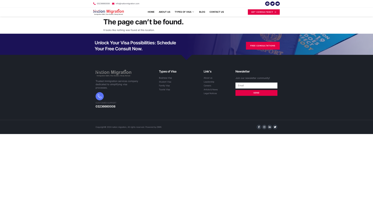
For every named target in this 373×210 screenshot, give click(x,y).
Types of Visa (183, 11)
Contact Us (217, 11)
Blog (202, 11)
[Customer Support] (100, 96)
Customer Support (106, 103)
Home (151, 11)
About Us (164, 11)
